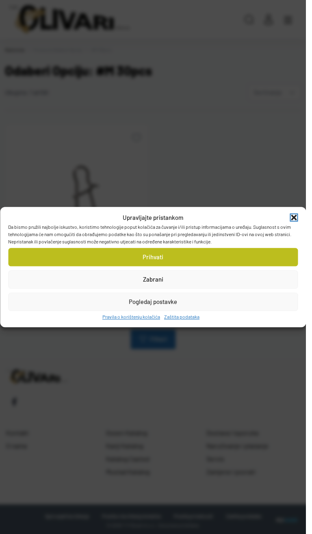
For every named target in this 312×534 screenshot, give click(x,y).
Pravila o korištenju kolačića (131, 316)
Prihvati (153, 256)
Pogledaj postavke (153, 301)
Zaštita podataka (181, 316)
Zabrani (153, 279)
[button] (294, 218)
